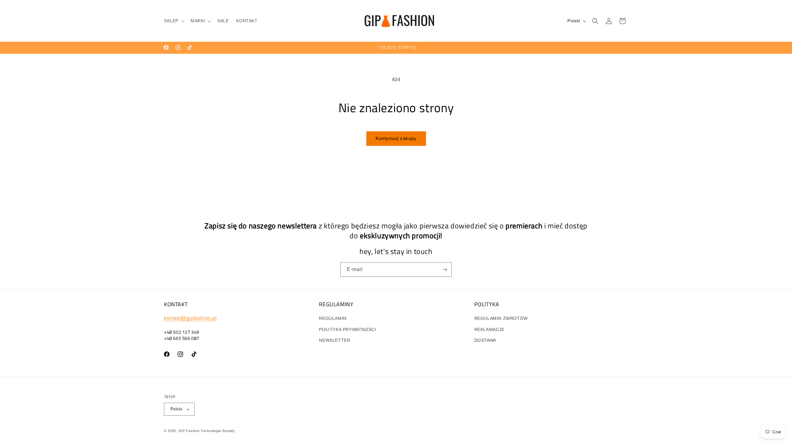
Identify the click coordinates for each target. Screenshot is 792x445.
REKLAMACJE (489, 329)
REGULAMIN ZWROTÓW (501, 318)
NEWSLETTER (334, 340)
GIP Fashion (189, 431)
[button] (173, 20)
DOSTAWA (485, 340)
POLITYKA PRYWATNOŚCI (347, 329)
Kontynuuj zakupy (396, 138)
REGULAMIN (332, 318)
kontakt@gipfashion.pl (190, 318)
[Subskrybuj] (444, 269)
